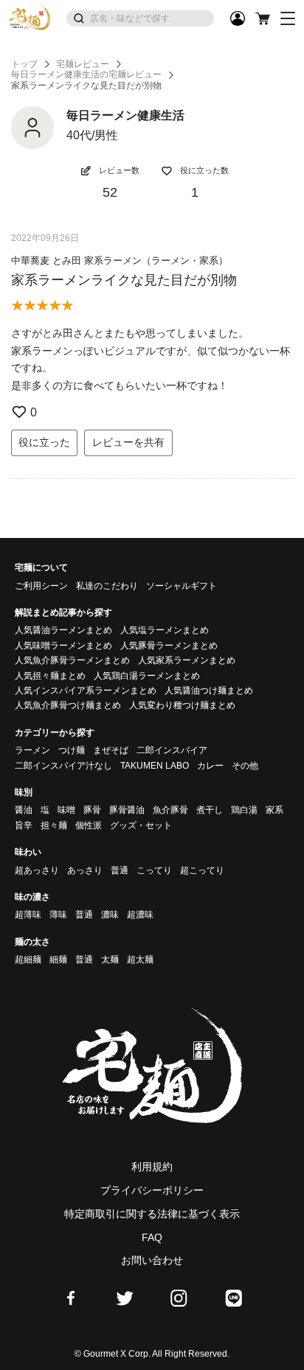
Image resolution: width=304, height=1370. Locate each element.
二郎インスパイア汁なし (63, 766)
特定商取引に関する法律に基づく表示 (152, 1214)
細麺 (58, 959)
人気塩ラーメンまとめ (164, 630)
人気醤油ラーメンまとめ (63, 630)
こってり (154, 870)
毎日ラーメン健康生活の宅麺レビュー (86, 74)
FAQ (152, 1237)
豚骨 (92, 810)
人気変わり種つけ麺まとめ (182, 705)
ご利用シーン (41, 586)
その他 (245, 766)
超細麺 (28, 959)
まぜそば (110, 750)
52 (110, 192)
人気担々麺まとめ (50, 676)
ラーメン (32, 750)
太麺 (110, 959)
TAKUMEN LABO (154, 766)
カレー (210, 766)
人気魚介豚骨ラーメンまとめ (72, 660)
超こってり (202, 870)
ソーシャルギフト (181, 586)
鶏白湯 (244, 810)
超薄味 (28, 914)
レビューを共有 (128, 442)
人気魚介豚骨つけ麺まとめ (68, 705)
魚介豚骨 (170, 810)
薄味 (58, 914)
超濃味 (140, 914)
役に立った (44, 442)
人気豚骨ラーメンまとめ (169, 645)
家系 (274, 810)
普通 (119, 870)
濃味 (110, 914)
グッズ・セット (141, 825)
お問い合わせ (152, 1260)
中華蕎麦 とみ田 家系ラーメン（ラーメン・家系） (119, 260)
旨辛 (23, 825)
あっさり (85, 870)
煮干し (209, 810)
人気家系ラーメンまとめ (186, 660)
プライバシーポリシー (152, 1190)
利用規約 (152, 1166)
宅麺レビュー (82, 64)
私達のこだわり (107, 586)
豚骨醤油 (127, 810)
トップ (24, 64)
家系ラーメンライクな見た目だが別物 (124, 280)
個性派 (88, 825)
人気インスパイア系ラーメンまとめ (85, 690)
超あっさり (37, 870)
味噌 (66, 810)
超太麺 (140, 959)
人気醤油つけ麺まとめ (209, 690)
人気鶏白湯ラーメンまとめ (147, 676)
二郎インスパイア (172, 750)
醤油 (23, 810)
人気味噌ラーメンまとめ (63, 645)
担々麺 (54, 825)
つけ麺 (71, 750)
